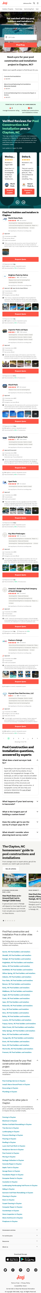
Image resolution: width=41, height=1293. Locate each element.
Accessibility (20, 1286)
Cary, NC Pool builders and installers (15, 1009)
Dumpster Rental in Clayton (12, 1178)
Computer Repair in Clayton (12, 1207)
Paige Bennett (34, 890)
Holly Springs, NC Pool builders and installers (18, 1031)
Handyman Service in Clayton (13, 1149)
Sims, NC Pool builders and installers (15, 1013)
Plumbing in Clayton (9, 1092)
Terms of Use (15, 1283)
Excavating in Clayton (10, 1088)
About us (5, 1247)
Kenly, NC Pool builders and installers (15, 988)
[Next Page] (37, 738)
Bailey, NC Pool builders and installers (16, 1016)
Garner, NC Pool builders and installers (16, 952)
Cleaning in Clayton (9, 1196)
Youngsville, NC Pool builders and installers (18, 1038)
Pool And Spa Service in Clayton (13, 1081)
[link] (7, 185)
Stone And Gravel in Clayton (12, 1218)
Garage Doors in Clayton (11, 1171)
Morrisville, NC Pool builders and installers (17, 1049)
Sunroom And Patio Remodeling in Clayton (17, 1193)
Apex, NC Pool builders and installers (15, 1002)
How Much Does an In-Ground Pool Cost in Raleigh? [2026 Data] (11, 898)
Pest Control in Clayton (10, 1153)
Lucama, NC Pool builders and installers (16, 1020)
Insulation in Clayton (9, 1182)
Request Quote (20, 259)
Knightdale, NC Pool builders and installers (17, 962)
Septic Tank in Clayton (10, 1167)
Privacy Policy (25, 1283)
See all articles (11, 869)
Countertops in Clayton (10, 1211)
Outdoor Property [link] (7, 9)
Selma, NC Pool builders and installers (16, 966)
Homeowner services (8, 1230)
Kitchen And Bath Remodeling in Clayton (17, 1124)
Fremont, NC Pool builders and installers (17, 1052)
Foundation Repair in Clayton (12, 1175)
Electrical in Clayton (9, 1121)
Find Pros (20, 45)
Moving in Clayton (8, 1157)
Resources (5, 1241)
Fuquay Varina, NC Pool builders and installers (19, 1024)
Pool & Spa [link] (18, 9)
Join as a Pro (27, 3)
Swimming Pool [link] (29, 9)
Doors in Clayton (8, 1200)
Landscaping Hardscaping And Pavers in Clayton (19, 1185)
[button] (5, 252)
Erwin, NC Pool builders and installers (15, 1042)
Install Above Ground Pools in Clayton (16, 1084)
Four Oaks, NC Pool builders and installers (17, 980)
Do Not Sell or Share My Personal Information (20, 1289)
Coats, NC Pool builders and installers (16, 998)
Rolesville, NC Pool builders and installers (17, 1006)
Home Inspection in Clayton (12, 1214)
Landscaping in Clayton (10, 1132)
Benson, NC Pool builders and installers (16, 984)
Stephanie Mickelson (10, 890)
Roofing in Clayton (9, 1142)
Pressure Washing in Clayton (12, 1135)
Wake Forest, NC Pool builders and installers (18, 1027)
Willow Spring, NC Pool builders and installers (18, 973)
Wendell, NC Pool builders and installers (16, 955)
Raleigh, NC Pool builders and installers (16, 959)
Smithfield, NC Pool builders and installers (17, 970)
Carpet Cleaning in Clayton (12, 1203)
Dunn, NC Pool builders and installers (15, 1045)
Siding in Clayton (8, 1189)
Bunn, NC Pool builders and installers (15, 1034)
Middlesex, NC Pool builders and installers (17, 991)
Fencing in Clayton (9, 1117)
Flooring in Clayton (9, 1139)
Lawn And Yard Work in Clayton (13, 1146)
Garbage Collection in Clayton (13, 1160)
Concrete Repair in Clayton (12, 1164)
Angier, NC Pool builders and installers (16, 995)
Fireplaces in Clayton (10, 1221)
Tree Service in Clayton (10, 1128)
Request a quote (10, 191)
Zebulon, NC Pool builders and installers (16, 977)
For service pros (7, 1236)
